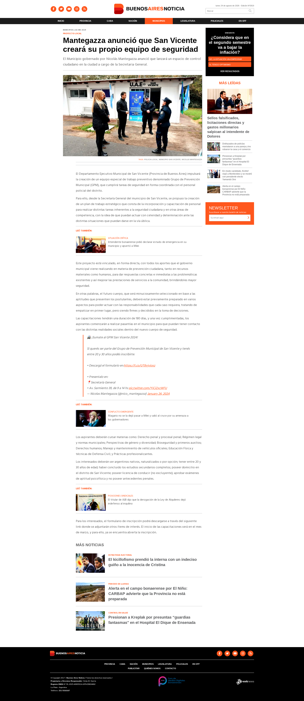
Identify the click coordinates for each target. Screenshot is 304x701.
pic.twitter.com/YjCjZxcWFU (148, 388)
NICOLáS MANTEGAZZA (192, 159)
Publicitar (134, 668)
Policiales (217, 21)
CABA (110, 21)
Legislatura (187, 21)
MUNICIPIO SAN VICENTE (170, 159)
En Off (242, 21)
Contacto (170, 668)
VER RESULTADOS (229, 71)
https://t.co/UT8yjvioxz (139, 365)
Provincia (85, 21)
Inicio (61, 21)
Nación (133, 21)
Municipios (159, 21)
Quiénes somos (152, 668)
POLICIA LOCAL (151, 159)
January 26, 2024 (158, 393)
